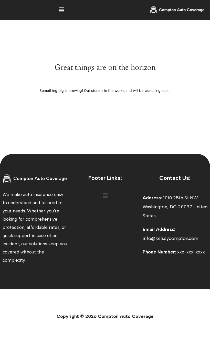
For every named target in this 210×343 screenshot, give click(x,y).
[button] (61, 10)
